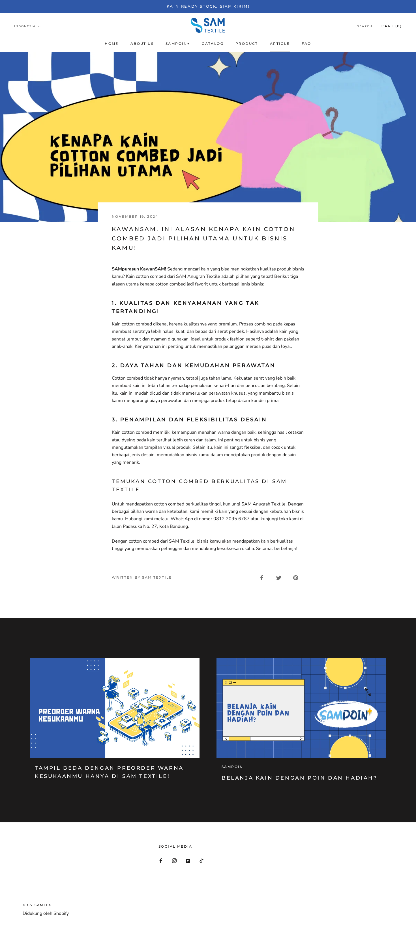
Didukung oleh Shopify (46, 913)
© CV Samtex (37, 905)
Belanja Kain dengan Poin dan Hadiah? (300, 778)
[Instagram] (174, 860)
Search (364, 26)
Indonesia (25, 26)
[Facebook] (160, 860)
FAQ (306, 43)
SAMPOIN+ (178, 43)
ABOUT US (142, 43)
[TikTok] (201, 860)
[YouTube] (188, 860)
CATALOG (213, 43)
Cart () (391, 26)
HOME (112, 43)
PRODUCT (246, 43)
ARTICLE (280, 43)
